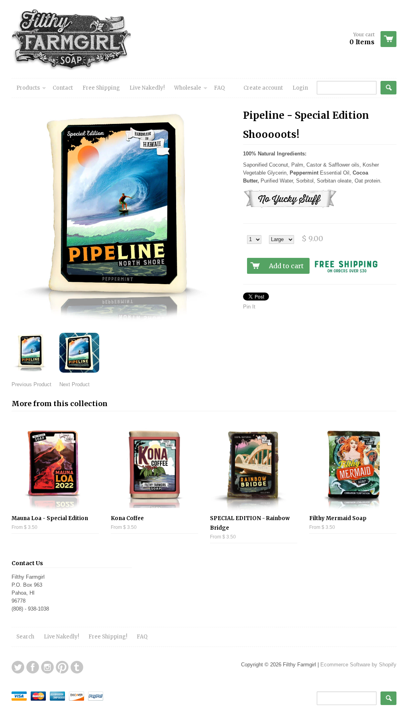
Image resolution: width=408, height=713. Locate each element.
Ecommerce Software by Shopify (358, 665)
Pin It (249, 307)
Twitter (18, 667)
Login (300, 87)
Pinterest (62, 667)
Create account (263, 87)
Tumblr (77, 667)
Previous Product (31, 384)
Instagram (47, 667)
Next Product (74, 384)
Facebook (32, 667)
